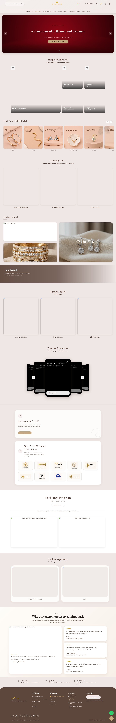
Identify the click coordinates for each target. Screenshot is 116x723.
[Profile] (97, 4)
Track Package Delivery (37, 696)
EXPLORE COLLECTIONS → (58, 41)
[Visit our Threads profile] (37, 716)
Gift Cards (34, 706)
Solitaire (84, 11)
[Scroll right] (111, 121)
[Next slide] (110, 33)
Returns (33, 704)
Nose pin (59, 11)
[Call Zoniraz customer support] (72, 699)
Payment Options (36, 701)
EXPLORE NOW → (58, 505)
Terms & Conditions (93, 720)
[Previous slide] (5, 33)
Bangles (65, 11)
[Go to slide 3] (59, 50)
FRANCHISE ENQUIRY (93, 697)
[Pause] (61, 362)
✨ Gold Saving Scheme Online (57, 696)
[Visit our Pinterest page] (20, 716)
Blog (51, 698)
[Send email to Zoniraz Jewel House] (69, 699)
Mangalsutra (72, 11)
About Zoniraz (53, 704)
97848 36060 (73, 696)
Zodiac (88, 11)
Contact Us (52, 701)
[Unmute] (64, 362)
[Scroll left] (107, 121)
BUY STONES (38, 11)
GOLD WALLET (29, 11)
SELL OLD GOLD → (24, 432)
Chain (54, 11)
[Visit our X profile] (23, 716)
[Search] (21, 4)
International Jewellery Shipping (39, 698)
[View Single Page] (67, 362)
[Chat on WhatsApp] (111, 713)
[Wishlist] (105, 4)
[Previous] (33, 377)
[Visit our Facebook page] (27, 716)
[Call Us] (111, 718)
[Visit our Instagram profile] (30, 716)
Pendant (78, 11)
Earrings (49, 11)
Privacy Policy (102, 720)
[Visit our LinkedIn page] (34, 716)
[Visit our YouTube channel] (16, 716)
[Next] (82, 377)
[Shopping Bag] (110, 4)
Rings (44, 11)
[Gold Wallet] (101, 4)
